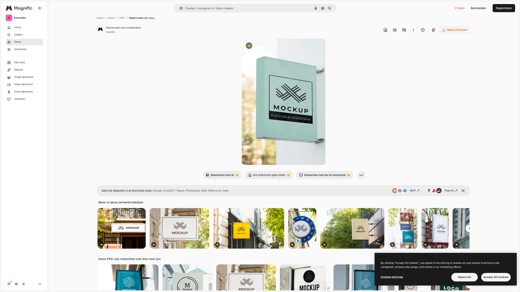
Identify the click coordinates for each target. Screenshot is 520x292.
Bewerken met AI (220, 176)
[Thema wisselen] (23, 284)
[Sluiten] (463, 190)
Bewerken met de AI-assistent (322, 176)
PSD (121, 18)
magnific (110, 32)
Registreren (504, 8)
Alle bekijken (134, 202)
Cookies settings (392, 277)
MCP (413, 190)
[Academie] (16, 284)
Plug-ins (449, 190)
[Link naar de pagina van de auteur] (100, 30)
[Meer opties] (413, 30)
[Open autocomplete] (179, 8)
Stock (111, 18)
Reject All (464, 277)
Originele (268, 46)
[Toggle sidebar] (40, 8)
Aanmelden (478, 8)
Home (100, 18)
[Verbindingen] (9, 284)
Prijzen (460, 8)
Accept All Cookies (495, 277)
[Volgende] (469, 228)
